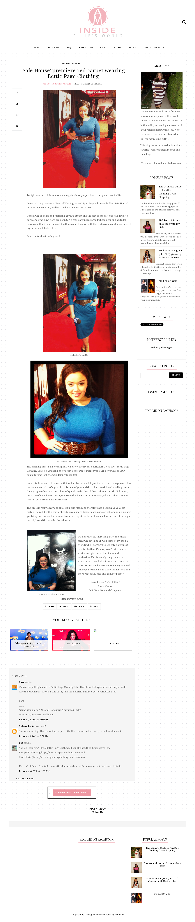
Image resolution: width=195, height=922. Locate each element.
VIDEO (103, 47)
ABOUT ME (54, 47)
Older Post (80, 792)
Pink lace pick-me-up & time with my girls (162, 864)
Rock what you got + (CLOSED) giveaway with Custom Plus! (162, 879)
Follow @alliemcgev (161, 347)
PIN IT (96, 606)
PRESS (132, 47)
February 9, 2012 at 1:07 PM (33, 719)
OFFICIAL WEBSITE (153, 47)
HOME (37, 47)
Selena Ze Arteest (30, 726)
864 (21, 742)
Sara (22, 682)
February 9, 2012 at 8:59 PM (33, 736)
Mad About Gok (162, 893)
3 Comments (95, 84)
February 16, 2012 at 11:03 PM (34, 771)
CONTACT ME (85, 47)
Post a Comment (25, 778)
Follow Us (97, 812)
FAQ (68, 47)
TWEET (66, 606)
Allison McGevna (71, 63)
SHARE (51, 606)
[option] (30, 641)
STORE (118, 47)
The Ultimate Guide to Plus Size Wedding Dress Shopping (162, 849)
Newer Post (64, 792)
